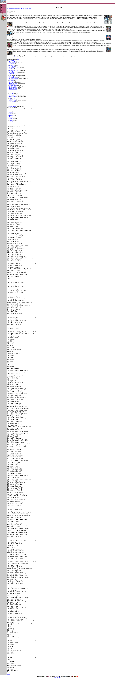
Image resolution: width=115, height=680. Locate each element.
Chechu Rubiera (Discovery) (12, 76)
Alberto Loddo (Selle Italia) (12, 100)
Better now (10, 74)
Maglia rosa (10, 113)
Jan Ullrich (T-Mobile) (11, 71)
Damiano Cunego (11, 112)
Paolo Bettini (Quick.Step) (12, 65)
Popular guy (10, 111)
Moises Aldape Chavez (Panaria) (13, 94)
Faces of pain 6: (11, 120)
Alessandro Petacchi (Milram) (12, 61)
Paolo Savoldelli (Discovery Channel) (13, 67)
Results (11, 8)
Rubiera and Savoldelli (12, 66)
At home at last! (11, 116)
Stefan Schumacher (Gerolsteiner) (13, 83)
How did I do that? (11, 121)
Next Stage (30, 8)
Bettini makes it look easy (12, 99)
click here (18, 59)
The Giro (10, 98)
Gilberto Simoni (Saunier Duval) (13, 102)
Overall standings (14, 8)
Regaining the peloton (12, 73)
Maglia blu (10, 114)
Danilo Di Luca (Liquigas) (12, 101)
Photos (1, 7)
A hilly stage (14, 56)
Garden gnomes (11, 108)
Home (1, 4)
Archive (57, 677)
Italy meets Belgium (11, 63)
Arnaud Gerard (11, 115)
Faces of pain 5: (11, 119)
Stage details (2, 5)
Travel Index (60, 677)
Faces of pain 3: (11, 118)
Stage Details (18, 8)
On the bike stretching (11, 97)
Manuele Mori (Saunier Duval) (12, 92)
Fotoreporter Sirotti (12, 60)
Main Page (8, 8)
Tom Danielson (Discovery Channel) (13, 105)
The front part (10, 75)
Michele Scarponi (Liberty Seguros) (13, 64)
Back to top (8, 674)
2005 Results (2, 12)
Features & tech (2, 10)
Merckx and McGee (11, 81)
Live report (22, 8)
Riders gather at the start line (12, 106)
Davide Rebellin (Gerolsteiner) (13, 79)
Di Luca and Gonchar (11, 80)
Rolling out (10, 68)
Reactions (2, 9)
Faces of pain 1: (11, 117)
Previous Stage (26, 8)
